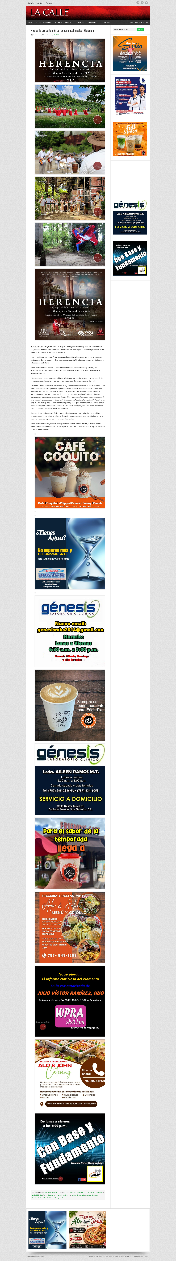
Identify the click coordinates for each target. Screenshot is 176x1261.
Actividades (79, 22)
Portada (54, 1192)
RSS (146, 2)
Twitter (137, 2)
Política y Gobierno (43, 22)
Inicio (30, 22)
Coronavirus (105, 22)
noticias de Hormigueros (62, 1195)
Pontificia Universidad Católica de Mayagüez (46, 1198)
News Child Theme (109, 1257)
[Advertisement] (116, 13)
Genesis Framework (126, 1257)
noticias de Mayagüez (78, 1195)
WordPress (138, 1257)
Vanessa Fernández (68, 1198)
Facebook (142, 2)
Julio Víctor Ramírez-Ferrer (61, 35)
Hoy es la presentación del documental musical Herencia (62, 30)
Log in (146, 1257)
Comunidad (92, 22)
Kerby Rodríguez (98, 1192)
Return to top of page (35, 1257)
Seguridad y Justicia (63, 22)
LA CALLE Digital (56, 13)
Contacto (31, 3)
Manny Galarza (48, 1195)
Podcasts (49, 3)
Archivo (39, 3)
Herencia (89, 1192)
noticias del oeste (92, 1195)
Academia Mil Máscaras (77, 1192)
